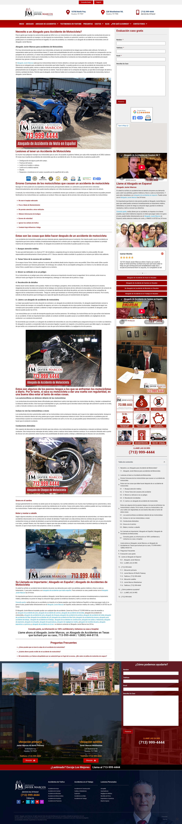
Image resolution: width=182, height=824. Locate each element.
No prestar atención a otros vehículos (31, 209)
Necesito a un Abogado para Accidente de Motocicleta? (138, 468)
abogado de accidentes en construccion (68, 620)
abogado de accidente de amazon (87, 617)
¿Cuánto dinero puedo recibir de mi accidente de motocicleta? (40, 652)
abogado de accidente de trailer (93, 615)
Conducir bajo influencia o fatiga (30, 227)
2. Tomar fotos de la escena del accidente (137, 492)
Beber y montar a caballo (131, 527)
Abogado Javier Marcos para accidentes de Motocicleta (141, 471)
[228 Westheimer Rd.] (102, 12)
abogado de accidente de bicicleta (72, 613)
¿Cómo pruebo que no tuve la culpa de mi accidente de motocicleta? (42, 647)
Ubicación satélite (130, 579)
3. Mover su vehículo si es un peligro (135, 495)
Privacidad (164, 816)
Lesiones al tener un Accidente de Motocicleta (135, 475)
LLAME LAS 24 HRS (130, 563)
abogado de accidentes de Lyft (41, 617)
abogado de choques (52, 615)
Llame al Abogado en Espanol (131, 557)
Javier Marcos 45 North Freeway (135, 573)
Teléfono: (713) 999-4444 (132, 576)
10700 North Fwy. (78, 11)
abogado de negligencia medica (67, 622)
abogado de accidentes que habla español (57, 590)
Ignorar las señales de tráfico (29, 223)
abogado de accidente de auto (28, 613)
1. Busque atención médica (132, 489)
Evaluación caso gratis (128, 554)
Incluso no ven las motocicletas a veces (136, 518)
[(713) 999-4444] (137, 12)
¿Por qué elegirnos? (120, 24)
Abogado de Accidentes (46, 24)
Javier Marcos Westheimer (133, 582)
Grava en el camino (129, 524)
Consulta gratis (21, 602)
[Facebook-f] (18, 802)
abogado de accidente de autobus (71, 615)
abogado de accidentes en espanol (145, 195)
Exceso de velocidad (25, 218)
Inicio (21, 24)
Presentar (121, 102)
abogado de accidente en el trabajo (42, 620)
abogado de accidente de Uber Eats (63, 617)
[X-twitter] (28, 802)
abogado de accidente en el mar (43, 624)
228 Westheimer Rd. (114, 11)
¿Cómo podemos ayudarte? (130, 589)
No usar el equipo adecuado (28, 200)
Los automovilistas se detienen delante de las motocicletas (143, 515)
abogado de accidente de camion (50, 613)
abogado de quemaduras (48, 622)
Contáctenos (139, 24)
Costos (98, 24)
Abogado (30, 24)
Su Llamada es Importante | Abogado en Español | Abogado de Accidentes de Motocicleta (141, 532)
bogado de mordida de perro (89, 622)
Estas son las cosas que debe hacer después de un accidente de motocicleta (61, 235)
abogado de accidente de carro (34, 615)
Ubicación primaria (130, 570)
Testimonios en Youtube (70, 24)
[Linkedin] (32, 802)
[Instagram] (42, 802)
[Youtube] (37, 802)
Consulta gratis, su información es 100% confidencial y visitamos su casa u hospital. (141, 538)
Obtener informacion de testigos (30, 214)
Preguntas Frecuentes (127, 551)
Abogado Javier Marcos (25, 63)
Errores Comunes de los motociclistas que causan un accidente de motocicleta (142, 479)
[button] (64, 200)
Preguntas (88, 24)
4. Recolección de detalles (131, 498)
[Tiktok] (23, 802)
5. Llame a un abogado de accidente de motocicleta (140, 501)
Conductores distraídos (131, 521)
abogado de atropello (32, 622)
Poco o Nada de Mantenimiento (29, 205)
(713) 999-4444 (147, 11)
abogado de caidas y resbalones (93, 620)
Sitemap (165, 819)
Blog (107, 24)
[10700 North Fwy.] (68, 12)
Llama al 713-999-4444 (106, 767)
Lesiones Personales (108, 782)
